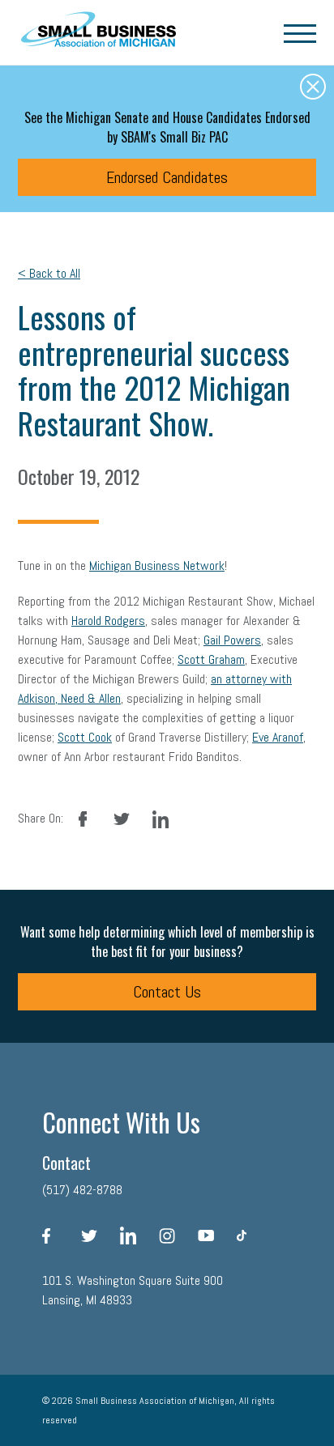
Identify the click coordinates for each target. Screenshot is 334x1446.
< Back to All (49, 273)
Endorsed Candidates (167, 177)
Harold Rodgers (108, 620)
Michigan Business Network (157, 565)
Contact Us (167, 991)
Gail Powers (232, 640)
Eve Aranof (277, 737)
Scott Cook (85, 737)
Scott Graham (211, 659)
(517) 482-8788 (82, 1189)
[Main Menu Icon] (299, 32)
